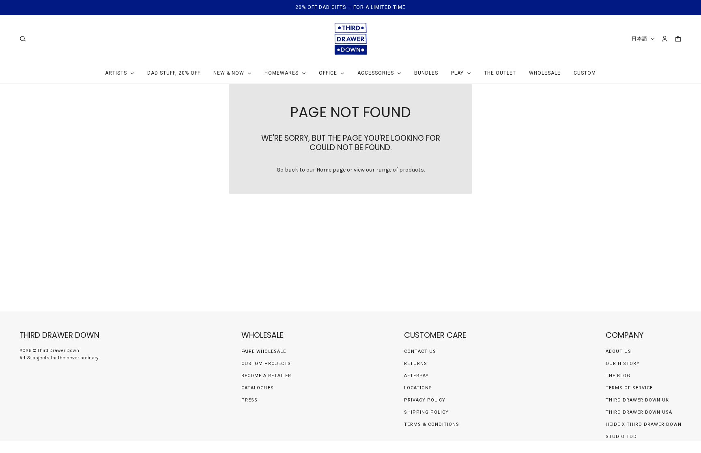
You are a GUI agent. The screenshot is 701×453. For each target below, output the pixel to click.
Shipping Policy (426, 412)
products (411, 169)
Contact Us (420, 351)
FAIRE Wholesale (263, 351)
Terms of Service (629, 388)
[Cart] (678, 38)
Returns (415, 363)
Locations (418, 388)
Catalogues (257, 388)
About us (618, 351)
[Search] (22, 38)
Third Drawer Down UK (637, 400)
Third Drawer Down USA (639, 412)
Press (249, 400)
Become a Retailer (266, 375)
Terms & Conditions (431, 424)
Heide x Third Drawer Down (644, 424)
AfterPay (416, 375)
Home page (331, 169)
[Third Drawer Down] (350, 38)
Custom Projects (266, 363)
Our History (623, 363)
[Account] (664, 38)
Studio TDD (621, 436)
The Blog (618, 375)
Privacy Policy (424, 400)
